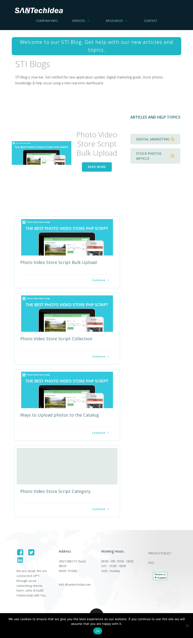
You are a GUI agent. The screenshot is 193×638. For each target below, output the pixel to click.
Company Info (47, 21)
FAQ (151, 563)
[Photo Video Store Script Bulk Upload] (41, 152)
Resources (114, 21)
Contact (150, 21)
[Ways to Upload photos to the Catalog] (67, 389)
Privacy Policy (159, 553)
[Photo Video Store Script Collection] (67, 313)
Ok (98, 631)
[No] (187, 625)
